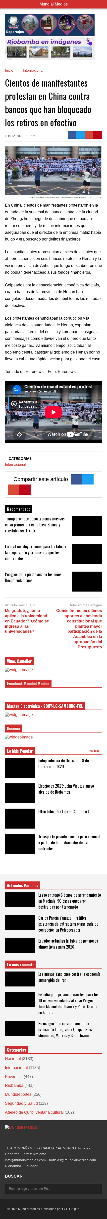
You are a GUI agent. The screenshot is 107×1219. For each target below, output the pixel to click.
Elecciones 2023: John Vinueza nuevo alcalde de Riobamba (66, 789)
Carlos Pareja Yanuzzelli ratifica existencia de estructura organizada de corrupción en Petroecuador (68, 924)
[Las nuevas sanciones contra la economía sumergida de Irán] (20, 979)
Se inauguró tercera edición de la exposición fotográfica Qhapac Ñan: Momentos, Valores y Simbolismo (65, 1029)
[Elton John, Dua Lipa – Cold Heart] (20, 819)
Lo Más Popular (20, 751)
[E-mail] (89, 135)
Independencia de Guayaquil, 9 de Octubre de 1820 (63, 763)
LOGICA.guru (71, 1209)
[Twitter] (80, 135)
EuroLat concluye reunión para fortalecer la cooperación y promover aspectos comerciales (36, 552)
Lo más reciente (20, 965)
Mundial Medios (54, 4)
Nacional (13, 1059)
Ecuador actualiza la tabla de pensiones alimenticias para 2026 (68, 944)
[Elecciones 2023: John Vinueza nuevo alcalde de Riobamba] (20, 793)
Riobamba (14, 1085)
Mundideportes (18, 1094)
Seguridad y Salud (21, 1103)
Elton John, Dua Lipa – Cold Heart (63, 811)
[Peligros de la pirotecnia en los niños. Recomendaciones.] (87, 582)
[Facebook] (72, 135)
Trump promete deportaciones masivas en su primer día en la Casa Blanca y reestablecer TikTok (35, 525)
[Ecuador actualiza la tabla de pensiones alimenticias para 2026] (20, 945)
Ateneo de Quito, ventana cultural (34, 1112)
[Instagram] (7, 1137)
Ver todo (94, 750)
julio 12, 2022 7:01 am (20, 136)
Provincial (14, 1077)
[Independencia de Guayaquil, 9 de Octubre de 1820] (20, 768)
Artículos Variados (22, 885)
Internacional (15, 464)
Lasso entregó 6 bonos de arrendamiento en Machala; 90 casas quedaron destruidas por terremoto (69, 901)
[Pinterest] (97, 135)
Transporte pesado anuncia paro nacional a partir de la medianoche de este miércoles (69, 843)
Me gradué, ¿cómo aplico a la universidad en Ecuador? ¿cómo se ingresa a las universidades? (27, 621)
